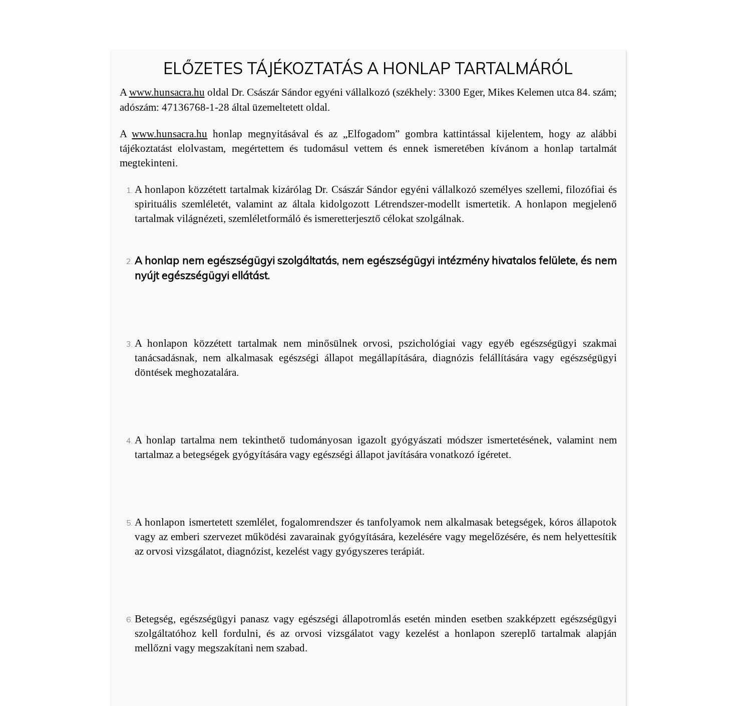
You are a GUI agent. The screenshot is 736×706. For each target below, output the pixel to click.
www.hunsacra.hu (167, 92)
